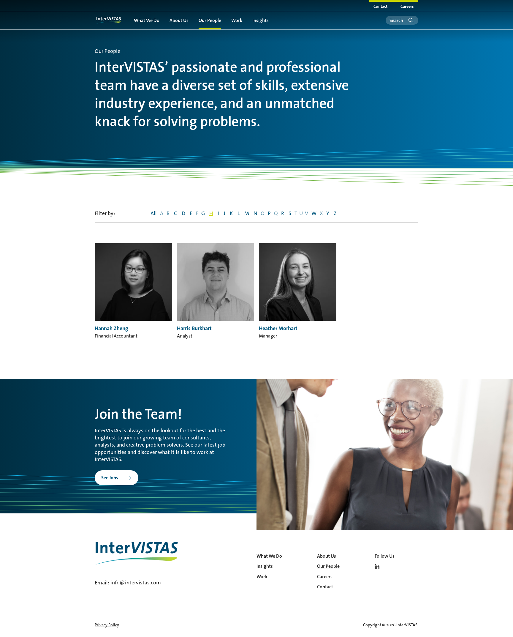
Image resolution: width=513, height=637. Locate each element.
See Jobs (109, 477)
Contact (380, 6)
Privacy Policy (107, 624)
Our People (210, 20)
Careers (407, 6)
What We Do (146, 20)
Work (236, 20)
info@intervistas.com (135, 582)
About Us (179, 20)
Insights (260, 20)
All (154, 213)
